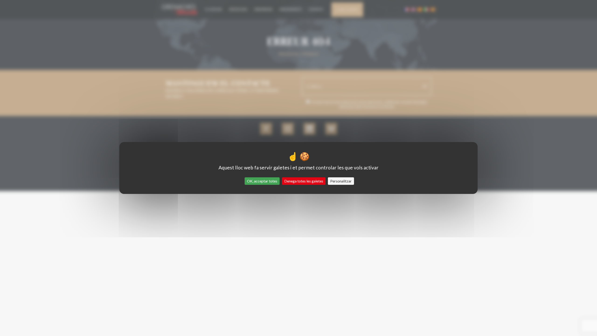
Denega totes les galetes (303, 181)
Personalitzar (341, 181)
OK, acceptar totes (262, 181)
